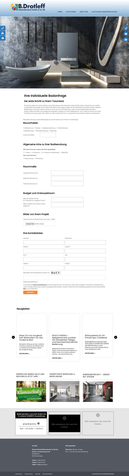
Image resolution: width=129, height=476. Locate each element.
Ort (66, 255)
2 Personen (36, 152)
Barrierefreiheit (47, 473)
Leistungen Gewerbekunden (104, 12)
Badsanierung (29, 131)
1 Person (27, 152)
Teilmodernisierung (42, 131)
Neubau (38, 128)
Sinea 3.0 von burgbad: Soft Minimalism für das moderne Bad (31, 337)
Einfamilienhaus (63, 128)
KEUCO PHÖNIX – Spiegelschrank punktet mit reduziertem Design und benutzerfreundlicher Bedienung (65, 340)
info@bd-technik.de (42, 464)
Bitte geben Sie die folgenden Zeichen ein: (36, 273)
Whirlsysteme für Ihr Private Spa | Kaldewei (96, 336)
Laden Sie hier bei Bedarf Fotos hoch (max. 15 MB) (39, 219)
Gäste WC (65, 152)
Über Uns (84, 12)
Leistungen (71, 12)
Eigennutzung (29, 158)
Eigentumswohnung (49, 128)
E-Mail (67, 264)
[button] (2, 28)
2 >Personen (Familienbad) (50, 152)
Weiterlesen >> (24, 353)
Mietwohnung (29, 128)
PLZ (24, 255)
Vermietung (39, 158)
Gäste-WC (53, 131)
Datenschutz (29, 473)
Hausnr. (67, 247)
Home (60, 12)
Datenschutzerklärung (30, 282)
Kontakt (37, 473)
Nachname (68, 238)
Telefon (25, 264)
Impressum (18, 473)
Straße (25, 247)
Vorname (26, 238)
